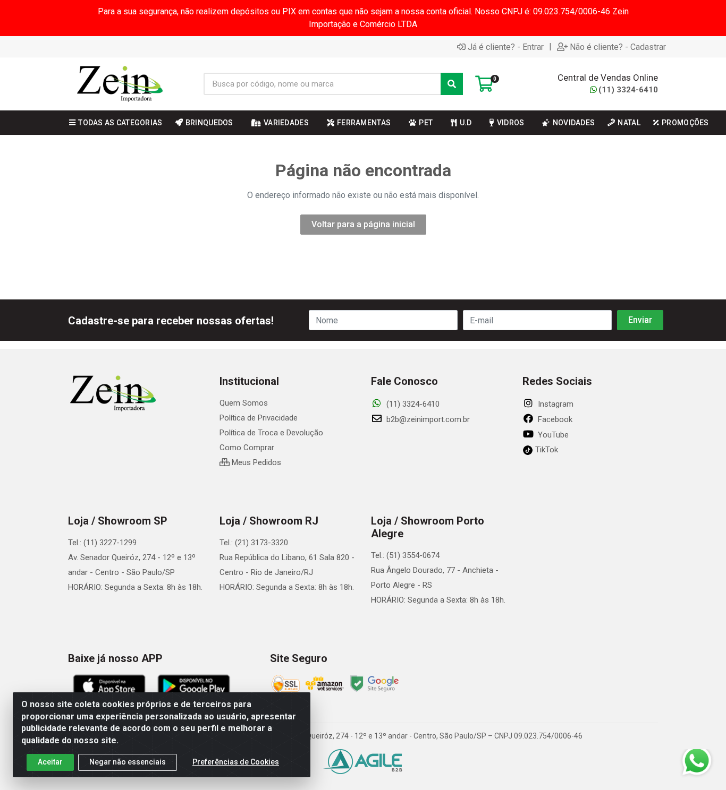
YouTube (552, 435)
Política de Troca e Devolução (271, 432)
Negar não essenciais (127, 762)
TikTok (545, 449)
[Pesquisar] (452, 84)
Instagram (554, 404)
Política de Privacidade (259, 418)
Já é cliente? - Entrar (506, 46)
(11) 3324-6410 (628, 90)
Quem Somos (244, 403)
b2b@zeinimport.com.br (427, 419)
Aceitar (50, 762)
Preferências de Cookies (235, 762)
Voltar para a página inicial (363, 224)
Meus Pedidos (255, 462)
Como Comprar (247, 447)
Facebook (554, 419)
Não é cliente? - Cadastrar (618, 46)
